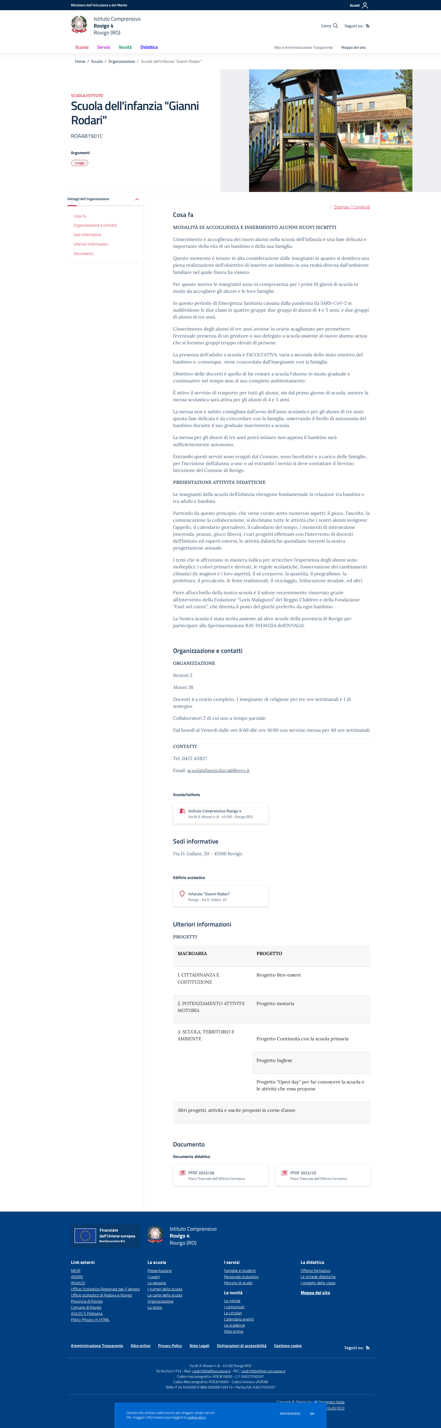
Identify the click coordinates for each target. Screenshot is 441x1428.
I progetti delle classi (318, 1283)
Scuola (97, 61)
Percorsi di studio (238, 1283)
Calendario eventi (239, 1319)
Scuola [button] (82, 47)
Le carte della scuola (165, 1295)
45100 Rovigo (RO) (237, 1365)
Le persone (157, 1283)
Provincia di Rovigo (87, 1301)
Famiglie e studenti (240, 1270)
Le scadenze (234, 1325)
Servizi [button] (103, 47)
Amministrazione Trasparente (97, 1345)
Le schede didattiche (318, 1277)
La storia (155, 1307)
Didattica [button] (149, 47)
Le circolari (233, 1313)
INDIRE (77, 1277)
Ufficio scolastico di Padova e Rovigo (101, 1295)
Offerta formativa (315, 1270)
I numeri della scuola (165, 1289)
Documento (83, 254)
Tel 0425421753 (168, 1371)
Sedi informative (87, 235)
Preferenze (290, 1413)
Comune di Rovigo (86, 1307)
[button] (105, 199)
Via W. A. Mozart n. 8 (205, 1365)
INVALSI (78, 1283)
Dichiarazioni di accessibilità (241, 1345)
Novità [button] (125, 47)
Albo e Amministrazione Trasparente (303, 47)
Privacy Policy (170, 1345)
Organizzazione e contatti (95, 225)
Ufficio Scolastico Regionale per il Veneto (105, 1289)
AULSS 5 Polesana (87, 1313)
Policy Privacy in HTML (90, 1319)
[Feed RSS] (367, 25)
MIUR (75, 1270)
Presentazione (160, 1270)
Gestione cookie (288, 1345)
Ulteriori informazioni (91, 244)
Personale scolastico (241, 1277)
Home (80, 61)
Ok (312, 1413)
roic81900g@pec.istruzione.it (263, 1371)
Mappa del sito (353, 47)
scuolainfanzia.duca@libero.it (218, 770)
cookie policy (196, 1417)
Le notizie (232, 1301)
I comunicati (234, 1307)
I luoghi (154, 1277)
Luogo (79, 162)
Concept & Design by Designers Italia (311, 1402)
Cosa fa (80, 216)
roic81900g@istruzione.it (211, 1371)
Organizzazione (121, 61)
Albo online (233, 1331)
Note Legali (199, 1345)
